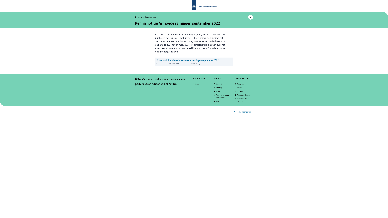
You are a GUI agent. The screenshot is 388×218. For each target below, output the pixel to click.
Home (139, 17)
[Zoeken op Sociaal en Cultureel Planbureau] (250, 17)
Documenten (150, 17)
